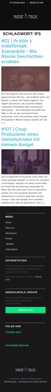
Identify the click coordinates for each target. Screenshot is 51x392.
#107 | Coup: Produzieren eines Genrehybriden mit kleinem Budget (20, 136)
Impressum (10, 382)
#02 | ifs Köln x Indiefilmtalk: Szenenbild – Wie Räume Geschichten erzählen (22, 51)
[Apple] (31, 6)
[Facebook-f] (16, 338)
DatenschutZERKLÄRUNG (33, 382)
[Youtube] (42, 6)
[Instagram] (14, 6)
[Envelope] (8, 338)
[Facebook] (8, 6)
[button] (25, 24)
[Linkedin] (20, 6)
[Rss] (36, 6)
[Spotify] (25, 6)
